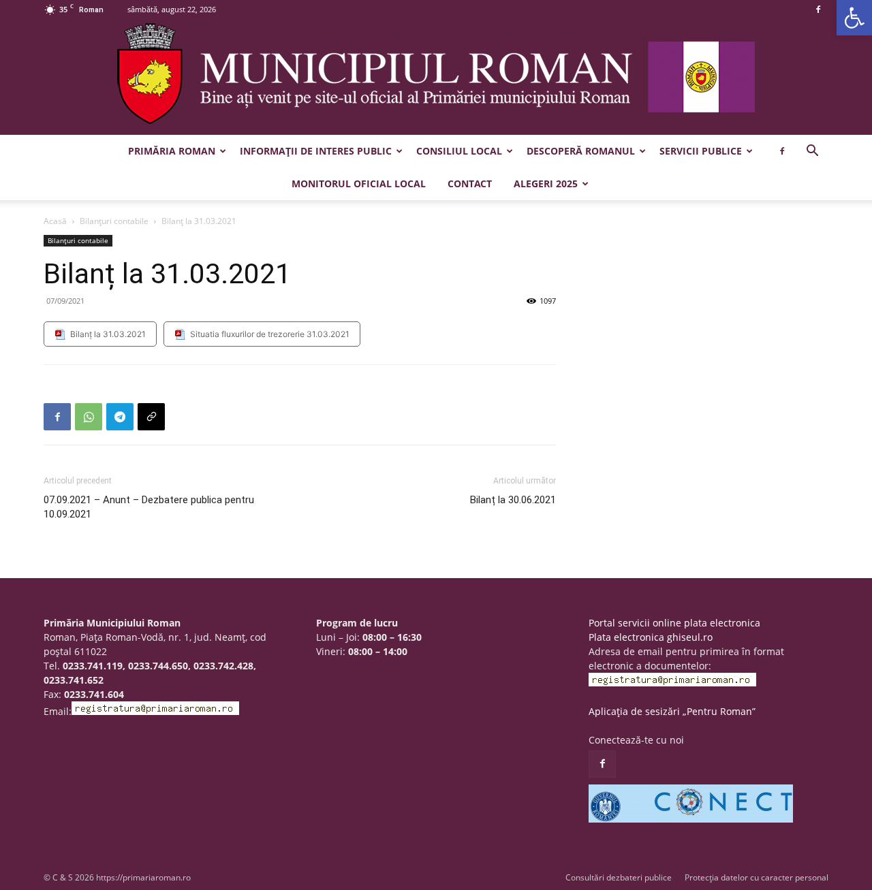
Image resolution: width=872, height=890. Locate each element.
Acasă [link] (55, 221)
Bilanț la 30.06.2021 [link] (513, 500)
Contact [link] (470, 183)
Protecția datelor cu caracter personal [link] (756, 877)
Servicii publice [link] (700, 150)
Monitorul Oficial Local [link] (359, 183)
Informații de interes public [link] (316, 150)
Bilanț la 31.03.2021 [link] (108, 334)
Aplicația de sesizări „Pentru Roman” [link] (672, 711)
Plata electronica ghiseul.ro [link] (651, 637)
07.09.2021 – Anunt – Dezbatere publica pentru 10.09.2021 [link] (149, 507)
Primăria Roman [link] (171, 150)
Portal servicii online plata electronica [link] (674, 622)
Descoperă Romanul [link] (581, 150)
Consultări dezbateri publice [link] (618, 877)
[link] (854, 17)
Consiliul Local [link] (459, 150)
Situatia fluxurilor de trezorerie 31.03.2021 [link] (269, 334)
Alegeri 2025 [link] (546, 183)
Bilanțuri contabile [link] (114, 221)
